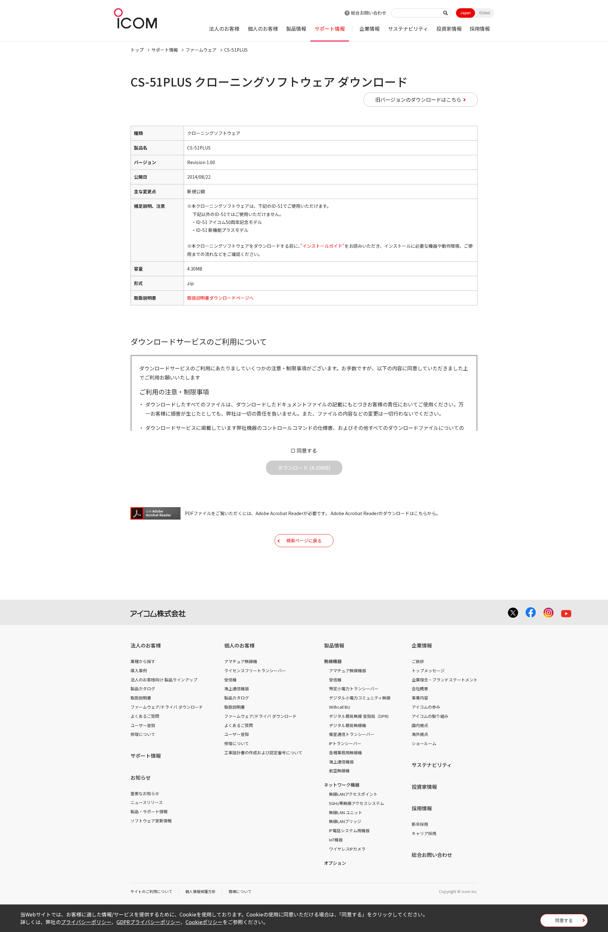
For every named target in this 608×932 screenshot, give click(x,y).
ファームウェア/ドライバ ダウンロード (166, 707)
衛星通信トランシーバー (351, 734)
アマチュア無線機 (240, 661)
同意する (307, 450)
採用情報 (480, 28)
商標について (240, 891)
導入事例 (138, 670)
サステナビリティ (408, 28)
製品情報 (296, 28)
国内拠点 (420, 725)
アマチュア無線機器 (347, 670)
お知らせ (140, 777)
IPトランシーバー (345, 743)
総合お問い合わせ (368, 13)
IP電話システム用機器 (349, 830)
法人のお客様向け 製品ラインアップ (163, 680)
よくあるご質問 (144, 716)
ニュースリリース (146, 802)
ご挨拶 (418, 661)
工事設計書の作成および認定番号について (263, 753)
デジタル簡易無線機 (347, 725)
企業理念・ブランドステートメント (445, 680)
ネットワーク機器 (341, 785)
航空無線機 (339, 771)
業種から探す (142, 661)
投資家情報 (449, 28)
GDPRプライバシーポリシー (148, 922)
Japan (465, 13)
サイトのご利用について (151, 891)
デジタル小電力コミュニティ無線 (359, 698)
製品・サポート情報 (149, 811)
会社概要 (420, 689)
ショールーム (424, 743)
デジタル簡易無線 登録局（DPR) (359, 716)
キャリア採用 (424, 833)
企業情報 (369, 28)
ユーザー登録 (142, 725)
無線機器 (333, 661)
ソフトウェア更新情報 (151, 821)
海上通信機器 (236, 689)
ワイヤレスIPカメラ (347, 849)
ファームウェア (201, 50)
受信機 (230, 680)
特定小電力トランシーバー (353, 689)
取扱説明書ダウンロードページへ (220, 298)
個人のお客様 (263, 28)
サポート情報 (329, 28)
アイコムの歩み (426, 707)
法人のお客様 (224, 28)
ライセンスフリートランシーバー (255, 670)
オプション (335, 863)
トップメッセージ (428, 670)
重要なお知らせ (144, 793)
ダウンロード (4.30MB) (304, 467)
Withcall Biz (339, 707)
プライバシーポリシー (86, 922)
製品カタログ (142, 689)
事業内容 (420, 698)
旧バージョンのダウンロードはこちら (418, 99)
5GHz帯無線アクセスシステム (356, 803)
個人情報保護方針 (200, 891)
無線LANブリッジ (345, 821)
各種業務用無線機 (345, 753)
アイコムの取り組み (430, 716)
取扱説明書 (140, 698)
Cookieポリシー (204, 922)
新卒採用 (420, 824)
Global (484, 13)
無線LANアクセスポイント (353, 794)
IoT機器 (336, 840)
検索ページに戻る (304, 540)
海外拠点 (420, 734)
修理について (142, 734)
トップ (137, 50)
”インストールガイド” (322, 246)
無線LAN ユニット (345, 812)
